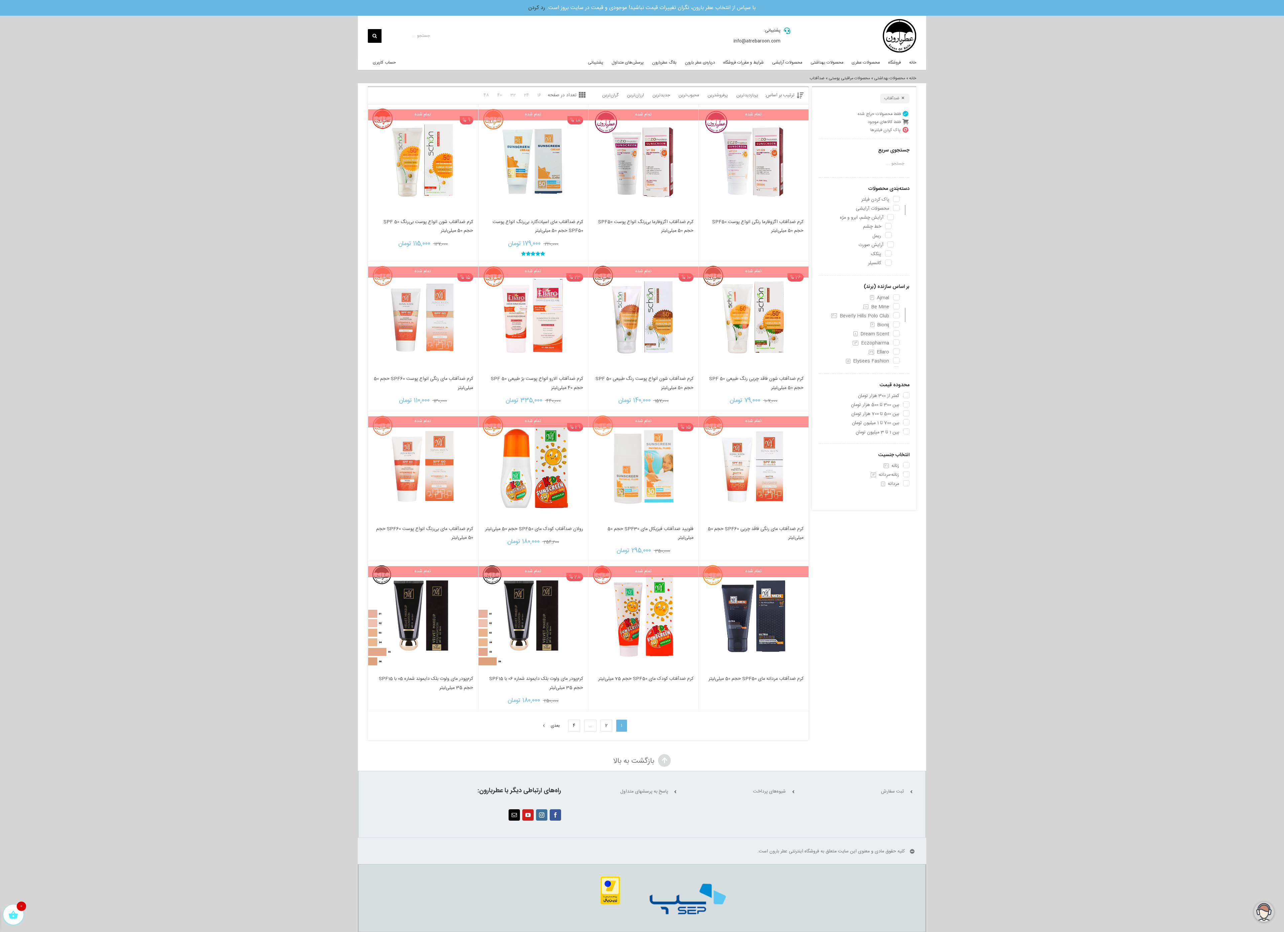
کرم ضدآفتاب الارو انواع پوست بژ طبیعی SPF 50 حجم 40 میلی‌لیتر (537, 383)
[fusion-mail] (514, 815)
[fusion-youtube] (528, 815)
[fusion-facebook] (555, 815)
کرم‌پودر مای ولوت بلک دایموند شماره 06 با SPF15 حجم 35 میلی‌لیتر (536, 683)
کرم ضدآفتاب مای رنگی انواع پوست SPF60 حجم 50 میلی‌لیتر (423, 383)
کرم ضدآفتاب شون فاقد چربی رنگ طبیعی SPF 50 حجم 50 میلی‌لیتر (756, 383)
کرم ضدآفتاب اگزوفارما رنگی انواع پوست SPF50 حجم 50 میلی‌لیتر (758, 226)
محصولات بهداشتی (889, 78)
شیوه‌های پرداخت (769, 792)
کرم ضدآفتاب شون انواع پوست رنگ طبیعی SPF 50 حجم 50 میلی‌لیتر (644, 383)
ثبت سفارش (892, 792)
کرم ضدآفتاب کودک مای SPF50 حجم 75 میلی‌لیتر (645, 679)
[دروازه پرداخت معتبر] (610, 880)
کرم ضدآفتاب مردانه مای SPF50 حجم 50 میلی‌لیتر (756, 679)
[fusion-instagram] (541, 815)
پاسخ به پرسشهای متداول (644, 792)
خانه (912, 78)
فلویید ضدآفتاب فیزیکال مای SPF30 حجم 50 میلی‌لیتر (650, 533)
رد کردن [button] (536, 7)
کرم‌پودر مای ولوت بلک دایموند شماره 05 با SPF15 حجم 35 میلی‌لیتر (426, 683)
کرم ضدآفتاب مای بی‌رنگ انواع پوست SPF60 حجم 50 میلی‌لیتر (424, 533)
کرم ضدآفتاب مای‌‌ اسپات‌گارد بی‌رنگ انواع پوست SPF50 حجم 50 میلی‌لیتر (538, 226)
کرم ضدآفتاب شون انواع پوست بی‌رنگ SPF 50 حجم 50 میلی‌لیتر (428, 226)
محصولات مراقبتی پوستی (849, 78)
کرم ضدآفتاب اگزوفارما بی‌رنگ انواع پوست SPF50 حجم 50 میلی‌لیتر (645, 226)
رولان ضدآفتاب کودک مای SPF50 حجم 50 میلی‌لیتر (534, 529)
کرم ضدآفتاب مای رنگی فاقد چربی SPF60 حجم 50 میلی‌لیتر (756, 533)
